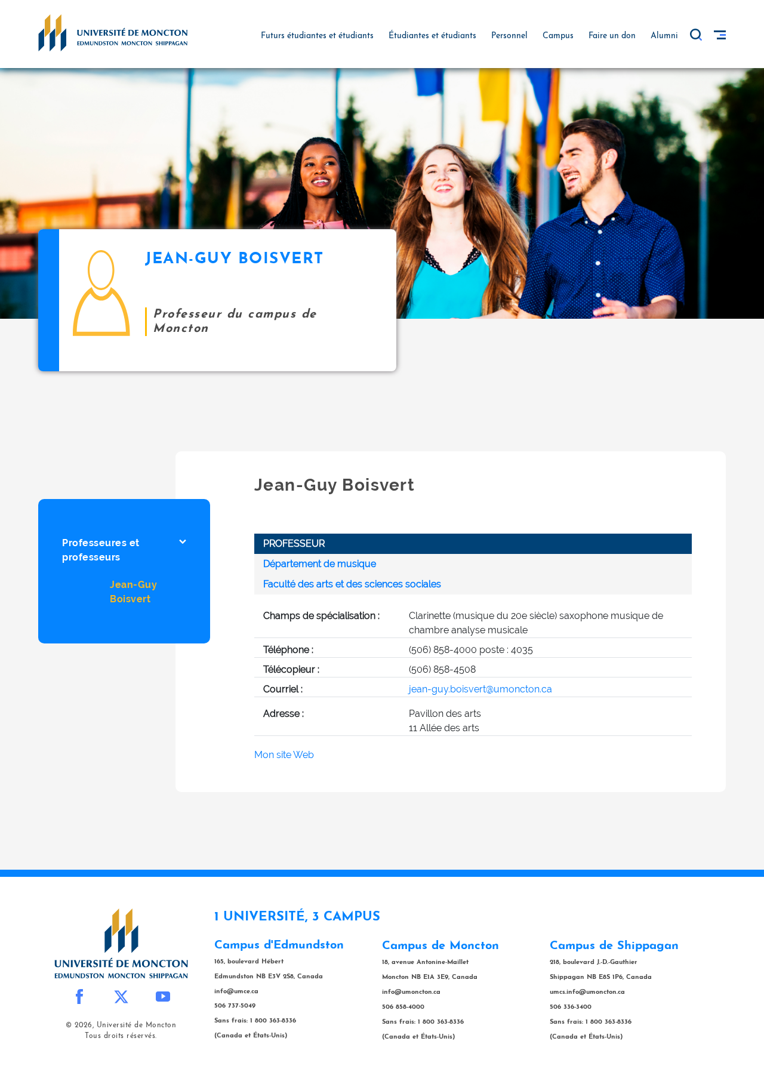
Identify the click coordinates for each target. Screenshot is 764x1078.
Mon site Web (284, 754)
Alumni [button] (664, 36)
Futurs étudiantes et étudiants (317, 36)
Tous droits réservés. (121, 1036)
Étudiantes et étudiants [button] (432, 36)
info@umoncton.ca (411, 992)
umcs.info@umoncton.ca (587, 992)
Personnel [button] (509, 36)
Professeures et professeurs (101, 550)
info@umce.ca (236, 991)
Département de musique (319, 563)
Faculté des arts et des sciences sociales (352, 584)
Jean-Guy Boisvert (133, 592)
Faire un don (612, 36)
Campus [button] (558, 36)
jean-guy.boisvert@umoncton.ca (480, 689)
